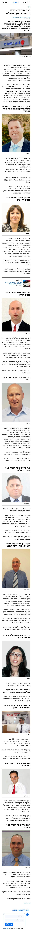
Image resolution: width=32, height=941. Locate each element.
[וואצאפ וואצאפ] (6, 2)
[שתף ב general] (3, 2)
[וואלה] (16, 2)
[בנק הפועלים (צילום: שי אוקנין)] (16, 45)
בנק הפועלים (27, 903)
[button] (24, 2)
